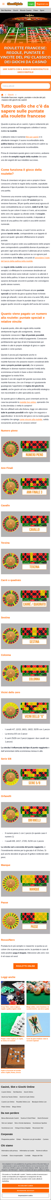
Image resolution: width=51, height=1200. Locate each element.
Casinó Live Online (7, 1102)
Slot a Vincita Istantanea (22, 1123)
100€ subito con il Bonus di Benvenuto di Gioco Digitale (25, 70)
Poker (35, 10)
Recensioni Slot (38, 1128)
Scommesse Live (7, 1128)
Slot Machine (6, 10)
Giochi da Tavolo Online (9, 1097)
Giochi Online (28, 1092)
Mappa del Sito (37, 1155)
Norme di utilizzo (42, 1151)
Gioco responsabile (16, 1155)
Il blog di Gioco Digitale (23, 1128)
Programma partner (8, 1139)
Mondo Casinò (25, 10)
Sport (42, 10)
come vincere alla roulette (31, 419)
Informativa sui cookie (27, 1151)
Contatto (27, 1155)
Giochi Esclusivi (43, 1118)
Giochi (15, 10)
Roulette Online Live (23, 1102)
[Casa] (2, 95)
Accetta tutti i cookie (25, 1186)
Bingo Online (16, 1107)
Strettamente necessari (25, 1190)
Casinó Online (6, 1092)
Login (31, 4)
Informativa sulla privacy (9, 1151)
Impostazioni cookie (25, 1195)
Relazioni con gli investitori (32, 1139)
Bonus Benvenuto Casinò (10, 1118)
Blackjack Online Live (39, 1102)
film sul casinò (32, 137)
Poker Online (5, 1107)
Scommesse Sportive (40, 1123)
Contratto (4, 1155)
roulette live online (28, 402)
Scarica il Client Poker (28, 1118)
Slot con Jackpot (7, 1123)
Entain (19, 1139)
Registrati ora (42, 4)
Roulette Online (25, 966)
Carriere (46, 1139)
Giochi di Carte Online (27, 1097)
